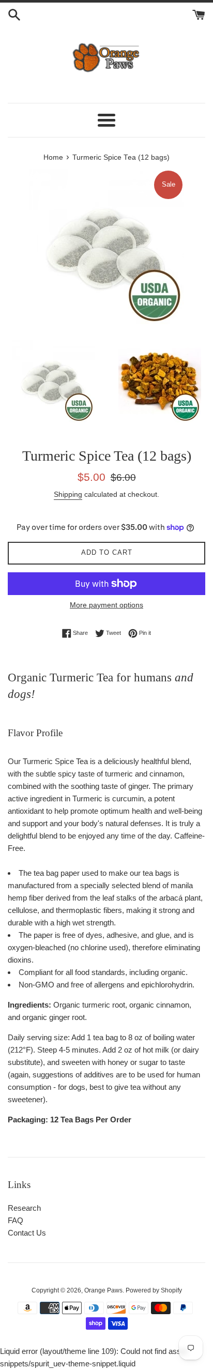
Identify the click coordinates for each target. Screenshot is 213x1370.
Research (24, 1208)
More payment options (106, 605)
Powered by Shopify (154, 1290)
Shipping (68, 494)
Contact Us (27, 1232)
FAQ (15, 1220)
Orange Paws (103, 1290)
